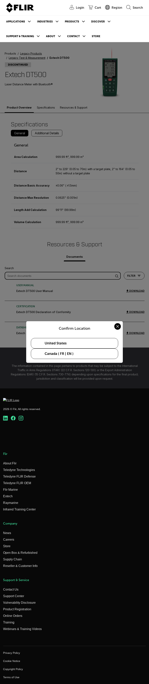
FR (62, 354)
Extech (8, 496)
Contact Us (10, 589)
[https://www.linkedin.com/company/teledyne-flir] (5, 418)
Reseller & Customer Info (20, 566)
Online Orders (12, 615)
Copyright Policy (13, 669)
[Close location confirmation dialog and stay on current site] (117, 326)
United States (56, 343)
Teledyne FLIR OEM (17, 483)
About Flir (9, 463)
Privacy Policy (11, 652)
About (50, 36)
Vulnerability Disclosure (19, 602)
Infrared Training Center (19, 509)
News (7, 533)
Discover (98, 21)
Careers (8, 539)
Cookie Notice (11, 661)
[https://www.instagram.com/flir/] (21, 418)
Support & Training (20, 36)
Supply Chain (12, 559)
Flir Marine (10, 489)
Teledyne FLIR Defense (19, 476)
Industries (45, 21)
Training (8, 622)
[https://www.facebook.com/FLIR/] (13, 418)
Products (72, 21)
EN (69, 354)
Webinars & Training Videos (22, 629)
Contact (73, 36)
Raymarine (10, 502)
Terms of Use (11, 677)
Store (96, 36)
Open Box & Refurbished (20, 552)
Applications (15, 21)
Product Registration (17, 609)
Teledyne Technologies (19, 470)
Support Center (13, 596)
